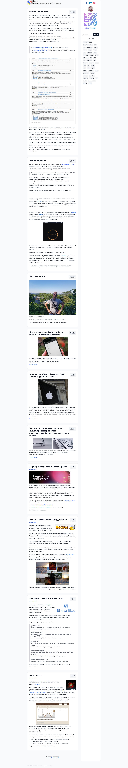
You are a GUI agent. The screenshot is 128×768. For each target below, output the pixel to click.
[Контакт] (90, 30)
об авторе (50, 765)
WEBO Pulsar (35, 675)
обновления (86, 73)
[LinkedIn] (90, 3)
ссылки (84, 80)
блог (84, 68)
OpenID (91, 55)
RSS (91, 57)
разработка (92, 75)
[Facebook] (87, 3)
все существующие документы (41, 50)
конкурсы (91, 70)
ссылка (41, 214)
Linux (84, 52)
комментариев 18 (33, 601)
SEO (95, 57)
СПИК (84, 65)
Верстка (92, 62)
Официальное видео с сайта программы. (42, 505)
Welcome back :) (37, 276)
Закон (96, 62)
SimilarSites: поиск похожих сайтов (46, 598)
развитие (85, 75)
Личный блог (90, 38)
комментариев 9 (33, 469)
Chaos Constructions (87, 44)
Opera (96, 55)
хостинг (85, 83)
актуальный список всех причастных (42, 47)
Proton (64, 255)
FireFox (84, 50)
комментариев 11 (33, 522)
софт (97, 78)
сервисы (92, 78)
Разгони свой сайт (44, 681)
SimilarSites (49, 604)
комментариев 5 (33, 678)
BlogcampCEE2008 (87, 42)
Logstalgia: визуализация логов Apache (48, 467)
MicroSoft (89, 52)
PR (87, 57)
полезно (93, 73)
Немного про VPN (37, 160)
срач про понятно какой (67, 164)
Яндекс (93, 65)
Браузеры (85, 62)
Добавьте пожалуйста (48, 49)
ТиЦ (88, 65)
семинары (85, 78)
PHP (84, 57)
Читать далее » (33, 364)
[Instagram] (94, 3)
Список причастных (39, 11)
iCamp (95, 50)
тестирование (91, 80)
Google (90, 50)
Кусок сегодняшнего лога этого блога (41, 507)
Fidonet (95, 47)
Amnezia (73, 212)
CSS (84, 47)
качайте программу (70, 500)
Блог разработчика (38, 765)
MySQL (95, 52)
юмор (90, 83)
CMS (95, 44)
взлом (88, 68)
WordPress (89, 60)
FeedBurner (89, 47)
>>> (58, 757)
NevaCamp (85, 55)
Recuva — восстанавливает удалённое (48, 520)
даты (93, 68)
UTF (84, 60)
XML (95, 60)
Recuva (72, 554)
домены (85, 70)
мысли (96, 70)
